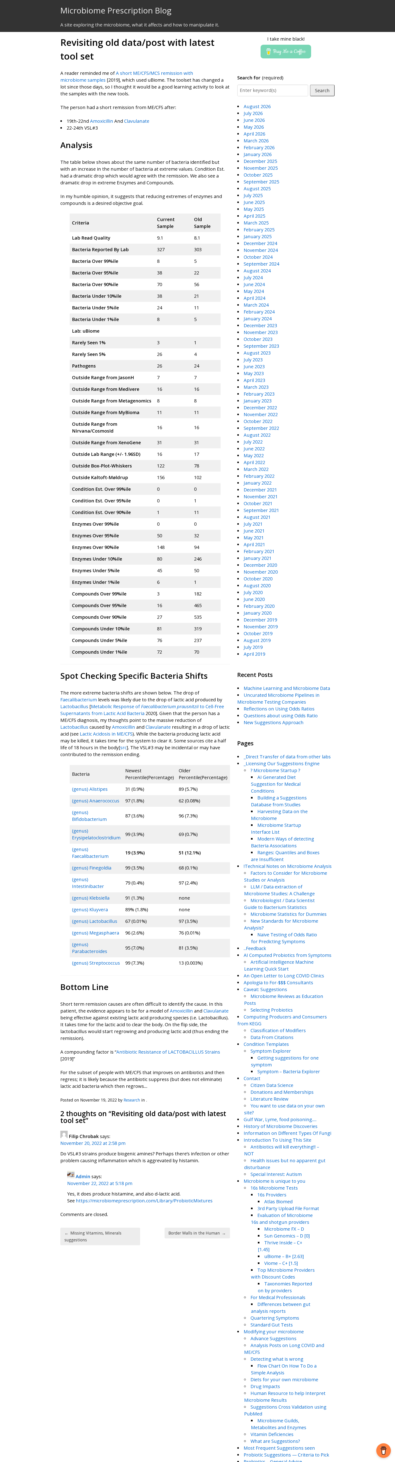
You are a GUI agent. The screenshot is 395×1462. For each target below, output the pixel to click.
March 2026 (256, 141)
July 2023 (253, 360)
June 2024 (254, 284)
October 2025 (258, 175)
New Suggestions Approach (274, 722)
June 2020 (254, 599)
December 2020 (260, 565)
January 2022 (258, 483)
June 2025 (254, 202)
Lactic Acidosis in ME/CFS (106, 734)
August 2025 (257, 188)
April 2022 (254, 462)
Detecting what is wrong (277, 1359)
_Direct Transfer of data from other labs (287, 757)
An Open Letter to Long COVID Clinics (284, 976)
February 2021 (259, 551)
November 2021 (261, 496)
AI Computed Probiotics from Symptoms (287, 955)
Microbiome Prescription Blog (115, 10)
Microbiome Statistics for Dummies (289, 914)
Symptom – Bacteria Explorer (288, 1071)
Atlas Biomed (278, 1201)
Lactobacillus (74, 706)
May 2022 (254, 455)
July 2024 (253, 277)
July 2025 (253, 195)
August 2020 (257, 585)
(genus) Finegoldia (91, 868)
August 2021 (257, 517)
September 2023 (261, 346)
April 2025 (254, 216)
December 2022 (260, 408)
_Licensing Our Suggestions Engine (282, 763)
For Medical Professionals (278, 1297)
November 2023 (261, 332)
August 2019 (257, 640)
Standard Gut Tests (272, 1325)
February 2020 (259, 606)
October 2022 (258, 421)
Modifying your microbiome (274, 1332)
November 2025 (261, 168)
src (123, 747)
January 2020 (258, 613)
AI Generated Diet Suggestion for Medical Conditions (276, 784)
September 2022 (261, 428)
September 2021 (261, 510)
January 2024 (258, 319)
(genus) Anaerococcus (95, 801)
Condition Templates (266, 1044)
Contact (252, 1078)
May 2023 (254, 373)
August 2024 (257, 271)
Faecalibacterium (78, 700)
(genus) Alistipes (90, 789)
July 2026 (253, 113)
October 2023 (258, 339)
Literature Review (269, 1099)
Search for (260, 78)
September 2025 (261, 182)
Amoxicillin (101, 121)
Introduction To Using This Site (277, 1140)
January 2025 (258, 236)
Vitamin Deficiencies (272, 1434)
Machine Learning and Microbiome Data (287, 688)
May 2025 (254, 209)
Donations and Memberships (282, 1092)
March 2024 (256, 305)
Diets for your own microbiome (284, 1379)
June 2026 (254, 120)
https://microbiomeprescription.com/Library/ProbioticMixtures (144, 1201)
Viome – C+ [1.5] (281, 1263)
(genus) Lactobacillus (94, 921)
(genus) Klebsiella (90, 898)
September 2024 (261, 264)
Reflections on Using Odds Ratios (279, 709)
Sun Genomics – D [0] (287, 1236)
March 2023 (256, 387)
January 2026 (258, 154)
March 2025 (256, 223)
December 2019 (260, 620)
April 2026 (254, 134)
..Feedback (255, 948)
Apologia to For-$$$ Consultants (278, 982)
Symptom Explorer (271, 1051)
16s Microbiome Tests (274, 1188)
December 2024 (260, 243)
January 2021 (258, 558)
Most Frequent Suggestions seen (279, 1448)
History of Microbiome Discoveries (281, 1126)
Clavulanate (136, 121)
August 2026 (257, 106)
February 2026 (259, 147)
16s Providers (271, 1195)
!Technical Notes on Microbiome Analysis (288, 866)
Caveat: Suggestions (265, 989)
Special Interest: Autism (276, 1174)
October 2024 (258, 257)
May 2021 (254, 538)
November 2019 (261, 627)
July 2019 (253, 647)
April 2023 (254, 380)
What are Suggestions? (275, 1441)
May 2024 (254, 291)
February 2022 (259, 476)
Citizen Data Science (272, 1085)
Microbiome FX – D (284, 1229)
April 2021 (254, 544)
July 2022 (253, 442)
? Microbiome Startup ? (275, 770)
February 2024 (259, 312)
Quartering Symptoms (275, 1318)
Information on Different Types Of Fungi (287, 1133)
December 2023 (260, 325)
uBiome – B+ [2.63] (284, 1256)
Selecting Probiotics (272, 1010)
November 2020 (261, 572)
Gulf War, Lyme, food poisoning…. (280, 1119)
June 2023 (254, 366)
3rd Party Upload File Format (288, 1208)
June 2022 (254, 449)
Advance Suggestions (273, 1338)
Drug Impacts (265, 1386)
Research (132, 1100)
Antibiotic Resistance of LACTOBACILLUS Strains (168, 1052)
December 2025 (260, 161)
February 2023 (259, 394)
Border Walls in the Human (197, 1233)
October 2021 (258, 503)
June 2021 (254, 531)
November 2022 (261, 414)
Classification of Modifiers (278, 1030)
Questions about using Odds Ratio (281, 716)
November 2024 (261, 250)
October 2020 (258, 579)
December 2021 (260, 490)
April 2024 (254, 298)
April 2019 (254, 654)
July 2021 (253, 524)
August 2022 (257, 435)
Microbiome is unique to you (274, 1181)
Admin (83, 1176)
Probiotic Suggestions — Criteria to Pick (286, 1455)
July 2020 (253, 592)
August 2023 (257, 353)
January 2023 (258, 401)
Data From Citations (272, 1037)
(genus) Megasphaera (95, 933)
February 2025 (259, 230)
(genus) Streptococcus (96, 963)
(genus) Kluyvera (90, 909)
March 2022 (256, 469)
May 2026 (254, 127)
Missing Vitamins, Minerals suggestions (92, 1236)
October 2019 (258, 633)
